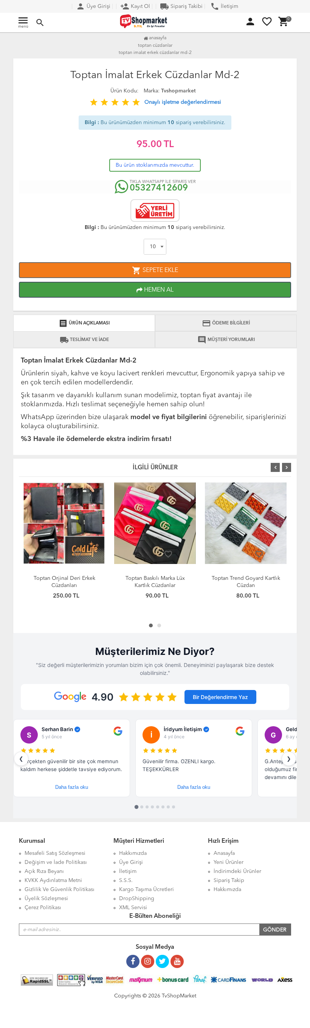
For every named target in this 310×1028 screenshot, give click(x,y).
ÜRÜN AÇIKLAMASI (84, 323)
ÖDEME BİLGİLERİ (226, 323)
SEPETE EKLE (155, 270)
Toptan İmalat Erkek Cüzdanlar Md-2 (155, 53)
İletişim (224, 6)
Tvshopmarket (178, 91)
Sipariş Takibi (181, 6)
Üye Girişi (93, 6)
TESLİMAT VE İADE (84, 339)
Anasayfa (157, 38)
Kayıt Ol (135, 6)
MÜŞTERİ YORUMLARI (226, 339)
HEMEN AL (158, 290)
